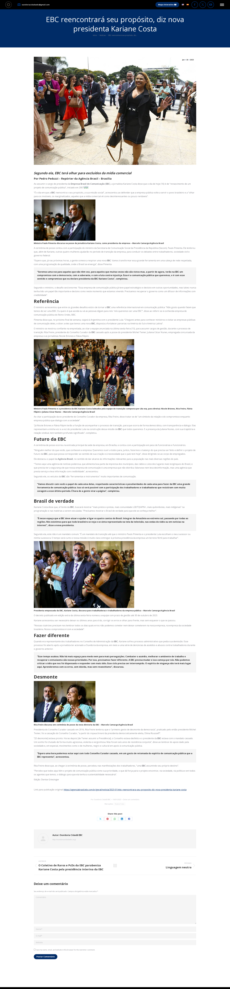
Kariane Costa (119, 804)
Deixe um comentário (131, 799)
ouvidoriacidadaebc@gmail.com (36, 4)
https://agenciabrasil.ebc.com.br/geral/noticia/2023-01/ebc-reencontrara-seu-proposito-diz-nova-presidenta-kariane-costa (125, 789)
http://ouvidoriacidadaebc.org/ (64, 839)
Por (101, 799)
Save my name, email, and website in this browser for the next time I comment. (65, 950)
